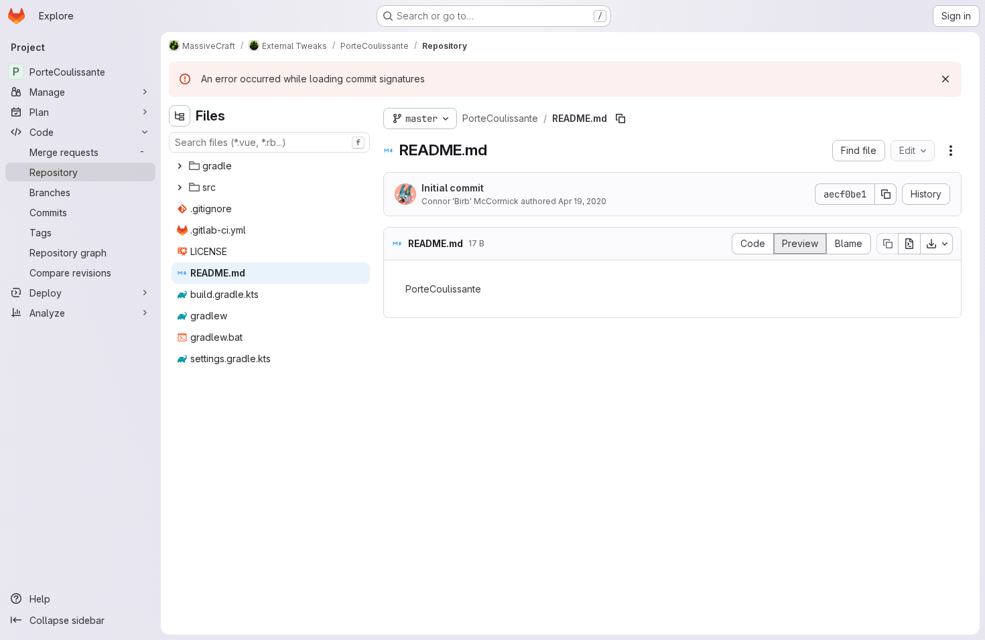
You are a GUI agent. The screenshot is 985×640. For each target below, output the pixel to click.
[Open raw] (909, 243)
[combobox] (269, 142)
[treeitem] (271, 166)
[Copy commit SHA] (886, 194)
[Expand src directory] (180, 187)
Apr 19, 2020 (582, 201)
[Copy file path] (620, 118)
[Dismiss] (945, 79)
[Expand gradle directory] (180, 166)
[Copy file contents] (887, 243)
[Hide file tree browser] (179, 116)
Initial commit (452, 187)
